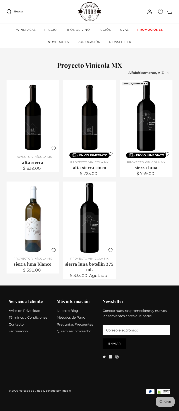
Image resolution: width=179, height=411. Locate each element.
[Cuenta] (149, 11)
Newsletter (120, 42)
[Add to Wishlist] (54, 148)
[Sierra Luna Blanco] (33, 218)
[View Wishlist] (160, 11)
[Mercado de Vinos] (89, 11)
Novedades (58, 42)
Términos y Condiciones (28, 317)
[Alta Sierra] (33, 116)
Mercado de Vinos (30, 390)
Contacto (16, 324)
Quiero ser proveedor (74, 331)
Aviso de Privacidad (24, 311)
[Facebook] (110, 356)
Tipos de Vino (77, 29)
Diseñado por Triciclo (57, 390)
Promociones (150, 29)
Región (105, 29)
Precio (50, 29)
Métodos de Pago (71, 317)
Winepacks (26, 29)
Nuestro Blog (67, 311)
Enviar (114, 343)
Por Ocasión (89, 42)
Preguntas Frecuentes (75, 324)
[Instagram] (117, 356)
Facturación (18, 331)
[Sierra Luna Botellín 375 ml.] (89, 218)
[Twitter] (104, 356)
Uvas (124, 29)
